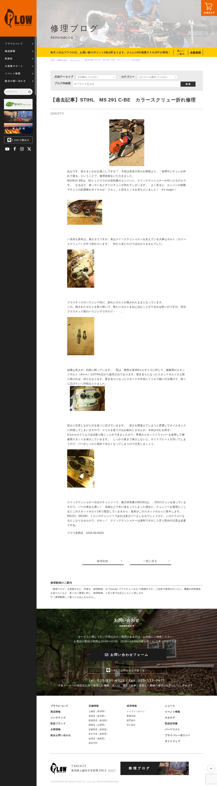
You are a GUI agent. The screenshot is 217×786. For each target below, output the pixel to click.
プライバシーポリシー (177, 735)
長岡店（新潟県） (97, 716)
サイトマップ (172, 741)
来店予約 (93, 743)
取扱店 (9, 58)
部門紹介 (131, 720)
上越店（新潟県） (97, 711)
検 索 (188, 84)
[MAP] (112, 770)
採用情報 (132, 705)
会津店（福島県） (97, 738)
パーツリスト (172, 729)
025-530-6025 (111, 680)
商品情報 (10, 51)
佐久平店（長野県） (99, 734)
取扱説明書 (171, 723)
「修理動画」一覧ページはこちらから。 (74, 597)
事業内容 (131, 716)
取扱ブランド (58, 723)
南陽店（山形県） (97, 725)
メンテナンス (58, 717)
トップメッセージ (136, 711)
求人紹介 (131, 725)
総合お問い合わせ (15, 81)
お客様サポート (14, 66)
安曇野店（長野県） (99, 729)
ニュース (170, 705)
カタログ (170, 717)
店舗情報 (94, 705)
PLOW (18, 18)
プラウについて (14, 43)
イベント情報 (12, 73)
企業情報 (56, 729)
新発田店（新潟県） (99, 720)
